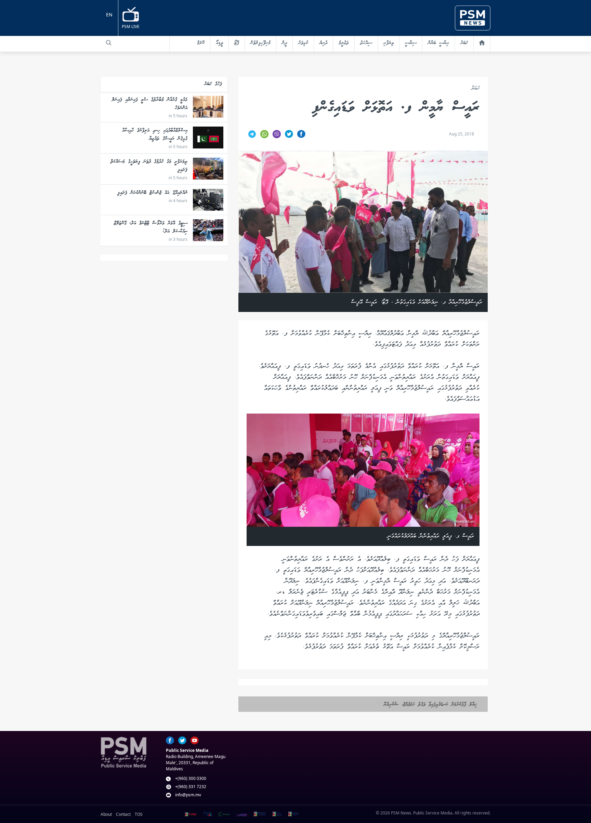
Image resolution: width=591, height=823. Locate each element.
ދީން (284, 43)
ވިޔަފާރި (388, 43)
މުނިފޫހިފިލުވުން (260, 43)
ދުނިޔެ (323, 43)
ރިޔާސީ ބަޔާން (438, 43)
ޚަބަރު (464, 43)
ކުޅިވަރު (303, 43)
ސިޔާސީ (411, 43)
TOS (139, 814)
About (106, 814)
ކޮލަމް (201, 43)
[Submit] (109, 43)
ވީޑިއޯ (219, 43)
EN (109, 14)
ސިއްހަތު (366, 43)
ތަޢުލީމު (344, 43)
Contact (123, 814)
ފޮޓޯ (236, 43)
